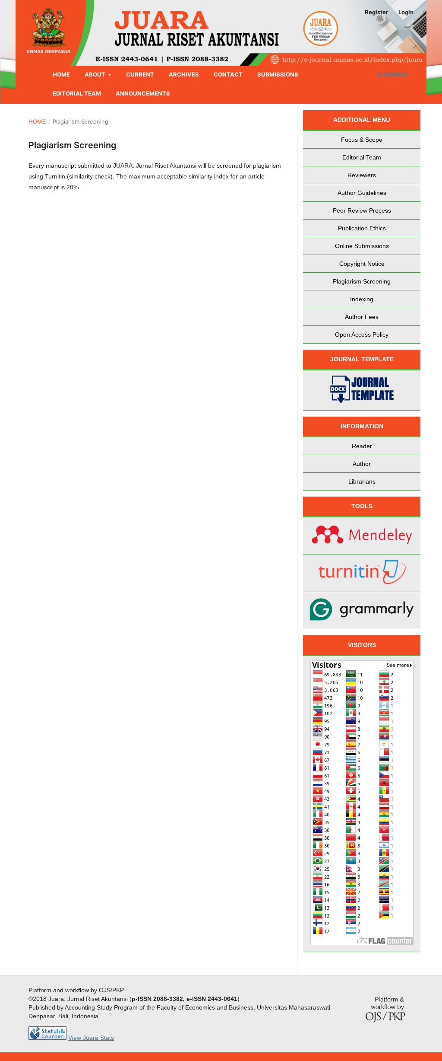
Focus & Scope (361, 139)
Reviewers (361, 175)
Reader (362, 446)
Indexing (361, 299)
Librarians (362, 481)
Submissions (277, 74)
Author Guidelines (362, 192)
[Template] (361, 390)
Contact (228, 74)
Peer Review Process (362, 210)
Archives (184, 74)
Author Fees (362, 316)
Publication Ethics (362, 228)
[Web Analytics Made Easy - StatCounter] (47, 1037)
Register (376, 12)
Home (61, 74)
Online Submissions (362, 245)
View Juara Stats (91, 1037)
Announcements (143, 93)
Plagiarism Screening (362, 281)
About (96, 74)
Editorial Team (77, 93)
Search (395, 74)
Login (406, 12)
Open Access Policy (361, 334)
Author (362, 463)
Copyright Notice (362, 263)
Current (140, 74)
